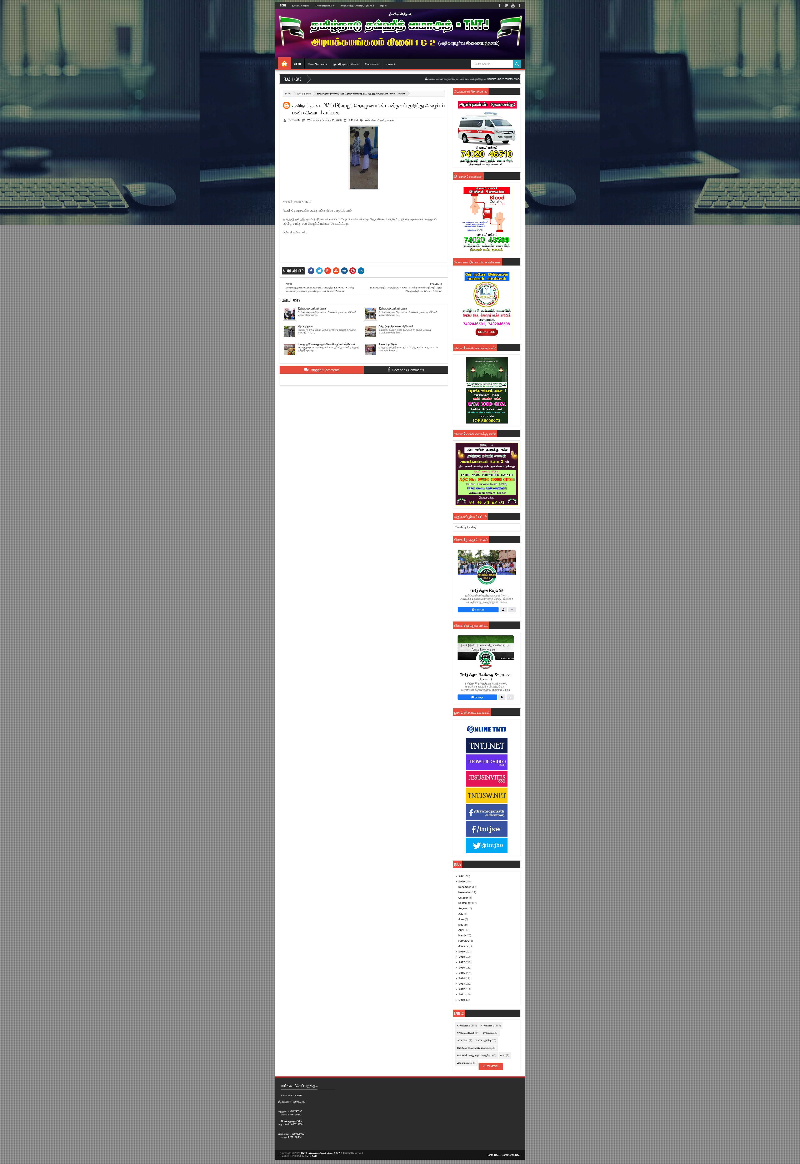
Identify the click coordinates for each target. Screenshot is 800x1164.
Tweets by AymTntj (465, 527)
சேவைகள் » (372, 64)
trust (502, 1055)
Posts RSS (493, 1155)
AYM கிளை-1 (372, 120)
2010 (462, 1000)
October (463, 897)
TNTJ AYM (311, 1156)
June (461, 919)
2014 (462, 978)
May (461, 924)
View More (491, 1066)
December (464, 887)
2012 (462, 989)
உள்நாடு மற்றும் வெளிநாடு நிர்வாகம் (357, 5)
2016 (462, 967)
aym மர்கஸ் (489, 1033)
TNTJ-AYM (294, 120)
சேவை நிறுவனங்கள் (325, 5)
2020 (462, 881)
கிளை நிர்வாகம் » (317, 64)
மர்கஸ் (383, 5)
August (463, 908)
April (461, 929)
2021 (462, 876)
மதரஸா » (390, 64)
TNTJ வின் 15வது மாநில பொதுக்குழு (474, 1048)
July (461, 913)
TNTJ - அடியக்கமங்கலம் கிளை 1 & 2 (320, 1153)
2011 (462, 994)
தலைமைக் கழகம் (300, 5)
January (463, 946)
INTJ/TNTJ (462, 1040)
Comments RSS (510, 1155)
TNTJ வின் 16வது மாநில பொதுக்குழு (474, 1055)
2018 (462, 956)
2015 (462, 973)
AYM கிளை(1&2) (465, 1033)
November (464, 892)
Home (283, 5)
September (465, 903)
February (464, 940)
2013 (462, 983)
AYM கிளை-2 (487, 1025)
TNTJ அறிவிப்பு (483, 1040)
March (462, 935)
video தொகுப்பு (464, 1063)
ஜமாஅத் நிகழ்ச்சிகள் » (346, 64)
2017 (462, 962)
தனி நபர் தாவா (304, 94)
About (297, 64)
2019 (462, 951)
